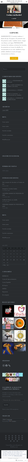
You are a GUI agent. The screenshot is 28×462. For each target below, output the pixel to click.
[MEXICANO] (11, 441)
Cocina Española (6, 282)
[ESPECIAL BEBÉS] (19, 439)
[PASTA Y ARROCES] (12, 437)
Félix (8, 85)
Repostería (5, 291)
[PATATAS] (6, 439)
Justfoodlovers (10, 98)
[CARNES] (12, 435)
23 (7, 259)
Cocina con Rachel (14, 15)
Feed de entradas (6, 130)
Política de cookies (18, 455)
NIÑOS (4, 288)
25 (14, 259)
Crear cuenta (5, 122)
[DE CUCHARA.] (22, 437)
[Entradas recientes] (17, 441)
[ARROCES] (15, 437)
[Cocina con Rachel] (20, 347)
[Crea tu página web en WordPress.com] (14, 2)
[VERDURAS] (9, 435)
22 (4, 259)
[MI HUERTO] (12, 439)
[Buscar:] (14, 69)
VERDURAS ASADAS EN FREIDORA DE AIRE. (13, 205)
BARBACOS (5, 276)
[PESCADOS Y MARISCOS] (15, 435)
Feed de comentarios (7, 135)
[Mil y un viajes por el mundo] (8, 324)
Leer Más (14, 58)
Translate (14, 421)
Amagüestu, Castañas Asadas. (9, 188)
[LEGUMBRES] (15, 439)
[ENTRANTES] (22, 435)
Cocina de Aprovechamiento (9, 279)
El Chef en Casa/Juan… (12, 93)
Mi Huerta (5, 285)
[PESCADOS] (19, 437)
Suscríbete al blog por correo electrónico (11, 388)
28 (24, 259)
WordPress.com (6, 139)
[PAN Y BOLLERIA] (19, 435)
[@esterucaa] (8, 336)
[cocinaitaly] (8, 349)
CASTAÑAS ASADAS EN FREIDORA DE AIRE (13, 194)
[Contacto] (14, 441)
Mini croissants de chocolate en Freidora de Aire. (13, 183)
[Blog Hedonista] (20, 336)
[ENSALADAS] (9, 439)
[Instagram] (3, 365)
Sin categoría (5, 295)
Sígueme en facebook (10, 156)
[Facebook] (6, 365)
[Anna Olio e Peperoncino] (8, 311)
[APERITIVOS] (6, 437)
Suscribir (6, 404)
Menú (14, 18)
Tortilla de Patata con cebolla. (9, 200)
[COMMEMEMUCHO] (20, 324)
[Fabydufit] (20, 311)
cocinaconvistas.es (11, 90)
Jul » (8, 265)
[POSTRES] (6, 435)
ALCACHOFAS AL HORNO (14, 95)
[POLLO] (9, 437)
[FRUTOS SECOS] (22, 439)
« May (4, 265)
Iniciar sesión (5, 126)
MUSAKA (20, 90)
